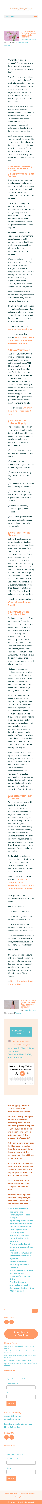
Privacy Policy (19, 1497)
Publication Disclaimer (27, 1493)
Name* (8, 1393)
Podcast (18, 1013)
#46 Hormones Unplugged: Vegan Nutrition (18, 1360)
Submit (11, 1403)
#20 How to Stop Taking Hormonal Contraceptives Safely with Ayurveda (28, 1004)
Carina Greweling (29, 39)
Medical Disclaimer (11, 1493)
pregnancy (8, 45)
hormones (25, 42)
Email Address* (12, 1383)
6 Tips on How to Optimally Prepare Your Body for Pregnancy (28, 34)
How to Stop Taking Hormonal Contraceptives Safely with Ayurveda (21, 340)
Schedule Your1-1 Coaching (21, 1334)
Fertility (18, 42)
